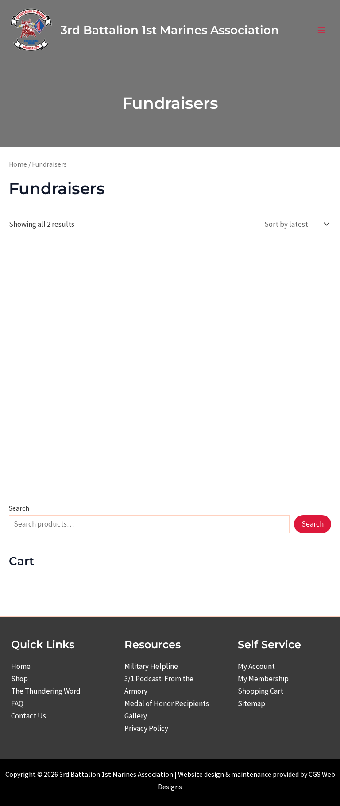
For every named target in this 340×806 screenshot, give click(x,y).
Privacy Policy (146, 728)
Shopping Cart (260, 691)
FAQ (17, 703)
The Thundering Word (46, 691)
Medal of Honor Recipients (166, 703)
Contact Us (28, 716)
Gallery (135, 716)
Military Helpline (151, 666)
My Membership (263, 679)
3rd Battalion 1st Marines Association (170, 30)
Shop (19, 679)
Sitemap (251, 703)
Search (19, 508)
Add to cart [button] (43, 420)
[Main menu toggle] (321, 30)
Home (18, 164)
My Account (256, 666)
